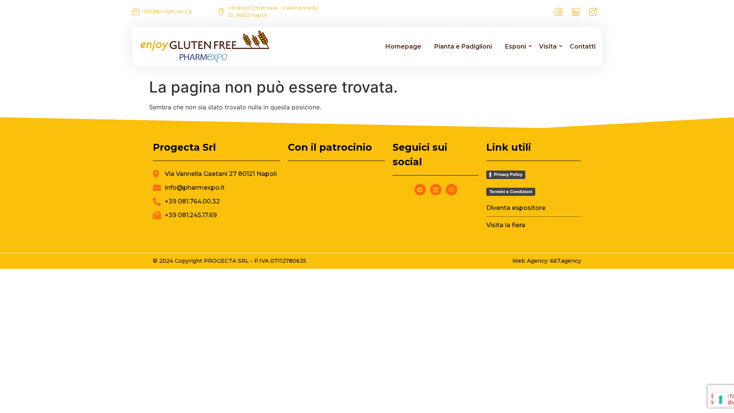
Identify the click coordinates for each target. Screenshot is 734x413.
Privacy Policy (508, 174)
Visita (548, 46)
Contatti (583, 46)
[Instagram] (593, 11)
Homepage (403, 46)
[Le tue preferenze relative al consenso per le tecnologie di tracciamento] (720, 399)
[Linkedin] (436, 189)
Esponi (515, 46)
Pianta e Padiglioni (463, 46)
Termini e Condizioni (510, 191)
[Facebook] (558, 11)
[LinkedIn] (575, 11)
